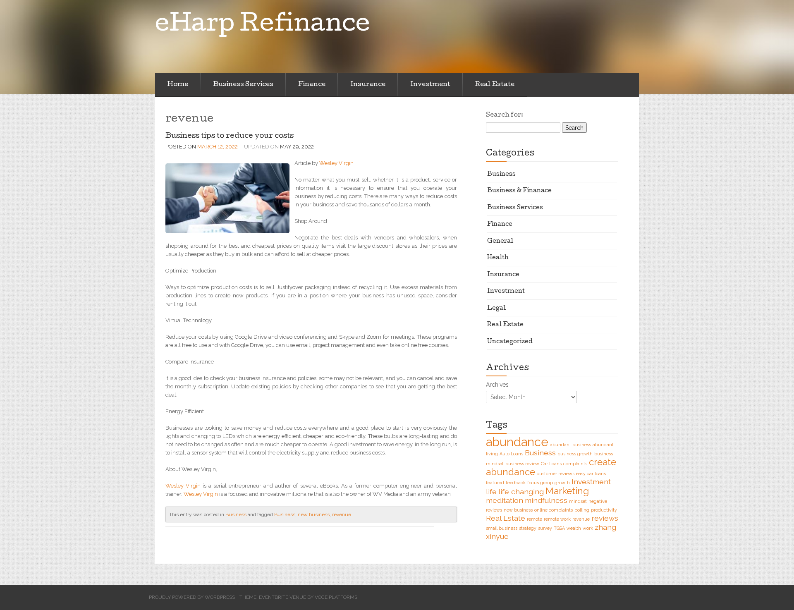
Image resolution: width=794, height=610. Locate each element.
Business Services (243, 84)
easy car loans (591, 473)
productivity (604, 509)
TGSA (559, 528)
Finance (311, 84)
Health (498, 258)
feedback (516, 482)
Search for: (504, 115)
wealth (574, 528)
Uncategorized (510, 342)
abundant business (570, 444)
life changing (521, 491)
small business (501, 528)
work (588, 528)
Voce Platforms (336, 597)
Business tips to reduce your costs (229, 136)
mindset (578, 501)
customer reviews (555, 473)
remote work (557, 519)
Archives (497, 384)
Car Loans (551, 463)
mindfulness (546, 500)
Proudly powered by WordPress (192, 597)
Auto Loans (511, 453)
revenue (341, 514)
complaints (575, 463)
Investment (430, 84)
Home (177, 84)
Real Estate (494, 84)
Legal (496, 308)
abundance (517, 442)
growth (562, 482)
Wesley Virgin (336, 163)
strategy (527, 528)
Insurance (367, 84)
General (500, 241)
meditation (504, 500)
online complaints (553, 509)
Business (235, 514)
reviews (604, 518)
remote (534, 519)
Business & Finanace (519, 191)
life (491, 491)
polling (581, 509)
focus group (540, 482)
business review (522, 463)
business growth (575, 453)
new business (314, 514)
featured (495, 482)
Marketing (567, 491)
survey (545, 528)
